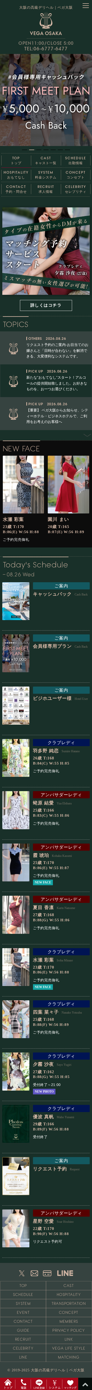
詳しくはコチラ (46, 305)
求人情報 (46, 189)
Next (84, 435)
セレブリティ (75, 189)
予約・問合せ (16, 189)
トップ (16, 160)
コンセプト (76, 174)
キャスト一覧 (45, 160)
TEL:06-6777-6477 (46, 49)
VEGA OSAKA (46, 33)
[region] (46, 103)
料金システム (45, 174)
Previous (85, 326)
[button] (46, 100)
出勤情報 (75, 160)
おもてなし (16, 174)
